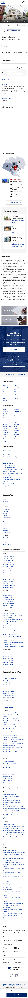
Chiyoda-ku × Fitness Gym (9, 630)
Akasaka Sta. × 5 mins (8, 772)
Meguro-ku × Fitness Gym (9, 640)
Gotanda (5, 417)
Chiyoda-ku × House (8, 575)
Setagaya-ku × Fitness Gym (9, 644)
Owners (5, 948)
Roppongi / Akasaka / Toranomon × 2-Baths (13, 826)
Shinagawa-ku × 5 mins (8, 660)
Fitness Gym (6, 537)
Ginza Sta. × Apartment (8, 695)
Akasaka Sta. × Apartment (9, 689)
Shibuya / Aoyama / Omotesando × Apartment (14, 806)
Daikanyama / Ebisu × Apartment (11, 810)
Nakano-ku (5, 394)
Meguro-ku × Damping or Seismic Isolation (13, 642)
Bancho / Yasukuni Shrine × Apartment (12, 812)
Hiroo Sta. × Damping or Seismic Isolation (13, 726)
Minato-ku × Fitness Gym (9, 613)
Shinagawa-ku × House (8, 579)
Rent (4, 926)
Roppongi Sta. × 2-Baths (9, 703)
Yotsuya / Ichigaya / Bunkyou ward (11, 481)
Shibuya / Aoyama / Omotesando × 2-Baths (13, 832)
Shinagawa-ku (6, 391)
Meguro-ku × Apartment (8, 581)
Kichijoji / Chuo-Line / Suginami (10, 485)
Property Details (5, 52)
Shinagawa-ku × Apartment (9, 577)
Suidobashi (5, 438)
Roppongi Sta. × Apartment (9, 678)
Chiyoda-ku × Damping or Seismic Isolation (13, 632)
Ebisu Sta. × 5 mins (7, 767)
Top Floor (5, 528)
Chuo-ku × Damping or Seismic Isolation (12, 619)
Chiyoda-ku (16, 391)
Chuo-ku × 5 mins (7, 652)
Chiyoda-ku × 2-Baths (8, 601)
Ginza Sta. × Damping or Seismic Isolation (13, 751)
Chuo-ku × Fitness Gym (8, 617)
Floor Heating (6, 517)
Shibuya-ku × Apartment (9, 564)
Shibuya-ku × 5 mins (8, 654)
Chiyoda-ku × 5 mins (8, 658)
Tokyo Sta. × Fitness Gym (9, 745)
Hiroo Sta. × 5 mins (7, 765)
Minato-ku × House (7, 558)
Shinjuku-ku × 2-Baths (8, 599)
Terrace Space (6, 524)
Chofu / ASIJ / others (8, 490)
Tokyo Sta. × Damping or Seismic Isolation (13, 747)
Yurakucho (16, 409)
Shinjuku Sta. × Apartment (9, 691)
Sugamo (5, 430)
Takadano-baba (7, 426)
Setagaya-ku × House (8, 587)
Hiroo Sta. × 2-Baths (8, 707)
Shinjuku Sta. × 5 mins (8, 774)
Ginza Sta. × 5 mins (7, 778)
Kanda (4, 436)
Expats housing (6, 932)
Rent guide (16, 932)
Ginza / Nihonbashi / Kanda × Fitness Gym (13, 903)
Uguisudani (6, 432)
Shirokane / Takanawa (8, 454)
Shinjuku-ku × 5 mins (8, 656)
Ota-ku (4, 398)
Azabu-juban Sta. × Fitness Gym (11, 718)
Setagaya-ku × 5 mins (8, 664)
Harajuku (5, 422)
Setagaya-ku (17, 389)
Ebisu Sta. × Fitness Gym (9, 728)
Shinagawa (5, 415)
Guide (5, 955)
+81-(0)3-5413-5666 (14, 360)
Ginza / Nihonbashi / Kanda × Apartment (12, 814)
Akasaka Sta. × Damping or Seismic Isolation (13, 739)
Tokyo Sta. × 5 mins (7, 776)
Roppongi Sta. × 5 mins (8, 761)
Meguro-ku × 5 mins (8, 662)
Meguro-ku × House (8, 583)
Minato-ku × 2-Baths (8, 593)
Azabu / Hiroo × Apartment (9, 794)
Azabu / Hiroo (6, 450)
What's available (17, 52)
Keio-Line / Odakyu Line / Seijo (10, 488)
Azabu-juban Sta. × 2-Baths (9, 705)
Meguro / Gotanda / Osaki (9, 471)
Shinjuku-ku (17, 387)
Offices (16, 948)
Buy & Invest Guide (7, 944)
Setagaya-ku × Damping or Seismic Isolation (13, 646)
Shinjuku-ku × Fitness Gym (9, 625)
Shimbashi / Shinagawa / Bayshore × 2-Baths (13, 830)
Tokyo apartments (7, 930)
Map (26, 52)
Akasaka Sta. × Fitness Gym (10, 737)
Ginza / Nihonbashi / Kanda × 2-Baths (12, 841)
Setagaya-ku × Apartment (9, 585)
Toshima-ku (6, 396)
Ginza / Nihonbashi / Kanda (9, 467)
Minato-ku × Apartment (8, 556)
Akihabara (16, 434)
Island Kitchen (6, 509)
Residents (6, 952)
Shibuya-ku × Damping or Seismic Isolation (13, 623)
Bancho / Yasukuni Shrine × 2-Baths (11, 839)
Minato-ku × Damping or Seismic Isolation (13, 615)
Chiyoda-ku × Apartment (9, 572)
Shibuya (16, 420)
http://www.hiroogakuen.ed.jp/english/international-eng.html (18, 244)
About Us (17, 952)
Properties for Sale (7, 940)
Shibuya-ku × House (8, 566)
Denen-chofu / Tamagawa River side (11, 479)
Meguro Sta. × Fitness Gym (9, 754)
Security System (7, 532)
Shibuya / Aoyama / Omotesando (11, 459)
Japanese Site (17, 962)
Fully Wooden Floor (7, 519)
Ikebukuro (5, 428)
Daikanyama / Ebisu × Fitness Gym (11, 891)
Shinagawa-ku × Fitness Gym (10, 634)
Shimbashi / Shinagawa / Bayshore (11, 456)
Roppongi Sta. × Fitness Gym (10, 712)
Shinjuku (5, 424)
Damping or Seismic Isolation (10, 542)
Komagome (16, 430)
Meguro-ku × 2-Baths (8, 605)
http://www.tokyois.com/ (17, 231)
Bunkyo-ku (16, 396)
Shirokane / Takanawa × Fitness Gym (12, 862)
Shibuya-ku (6, 387)
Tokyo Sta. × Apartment (8, 693)
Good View (5, 530)
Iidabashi (16, 438)
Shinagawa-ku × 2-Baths (9, 603)
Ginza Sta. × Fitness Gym (9, 749)
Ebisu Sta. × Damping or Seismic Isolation (13, 731)
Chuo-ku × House (7, 562)
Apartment (5, 501)
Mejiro (15, 426)
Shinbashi (5, 411)
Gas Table (5, 511)
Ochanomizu (17, 436)
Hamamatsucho (18, 411)
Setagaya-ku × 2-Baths (8, 607)
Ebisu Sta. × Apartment (8, 684)
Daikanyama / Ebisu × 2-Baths (10, 836)
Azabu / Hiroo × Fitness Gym (10, 850)
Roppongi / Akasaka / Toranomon (11, 452)
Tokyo (4, 409)
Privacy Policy (17, 959)
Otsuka (15, 428)
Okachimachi (6, 434)
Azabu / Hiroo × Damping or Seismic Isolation (14, 852)
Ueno (15, 432)
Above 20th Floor (7, 526)
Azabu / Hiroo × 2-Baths (8, 824)
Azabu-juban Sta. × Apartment (10, 680)
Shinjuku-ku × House (8, 570)
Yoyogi (15, 422)
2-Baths (5, 513)
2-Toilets (5, 515)
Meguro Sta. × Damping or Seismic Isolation (13, 756)
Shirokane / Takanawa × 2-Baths (11, 828)
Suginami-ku (17, 394)
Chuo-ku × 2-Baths (7, 595)
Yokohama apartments (19, 930)
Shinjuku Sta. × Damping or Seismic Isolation (13, 743)
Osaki (15, 415)
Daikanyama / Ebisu (8, 463)
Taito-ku (5, 400)
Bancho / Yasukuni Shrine (9, 465)
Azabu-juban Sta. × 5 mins (9, 763)
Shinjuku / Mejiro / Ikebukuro (10, 483)
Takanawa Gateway (18, 413)
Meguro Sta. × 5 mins (8, 780)
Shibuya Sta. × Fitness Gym (9, 733)
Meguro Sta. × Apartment (9, 697)
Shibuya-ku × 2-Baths (8, 597)
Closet (4, 521)
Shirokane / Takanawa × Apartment (11, 800)
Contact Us (17, 995)
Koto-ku (16, 398)
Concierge (5, 540)
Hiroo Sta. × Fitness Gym (9, 724)
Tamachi (5, 413)
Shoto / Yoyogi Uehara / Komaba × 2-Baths (13, 834)
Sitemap (5, 959)
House (4, 503)
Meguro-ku (5, 389)
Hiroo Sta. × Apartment (8, 682)
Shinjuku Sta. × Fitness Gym (10, 741)
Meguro (16, 417)
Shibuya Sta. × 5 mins (8, 770)
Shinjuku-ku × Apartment (9, 568)
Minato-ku (5, 385)
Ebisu (4, 420)
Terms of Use (6, 962)
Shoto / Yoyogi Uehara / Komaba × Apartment (14, 808)
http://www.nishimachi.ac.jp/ (18, 221)
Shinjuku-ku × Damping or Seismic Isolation (13, 627)
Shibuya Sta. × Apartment (9, 687)
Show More (6, 441)
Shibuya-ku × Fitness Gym (9, 621)
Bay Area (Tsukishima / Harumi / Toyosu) (12, 469)
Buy (4, 936)
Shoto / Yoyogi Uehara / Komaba (11, 461)
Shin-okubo (16, 424)
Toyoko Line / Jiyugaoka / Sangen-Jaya (12, 473)
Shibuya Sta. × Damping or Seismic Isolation (13, 735)
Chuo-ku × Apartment (8, 560)
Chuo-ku (16, 385)
